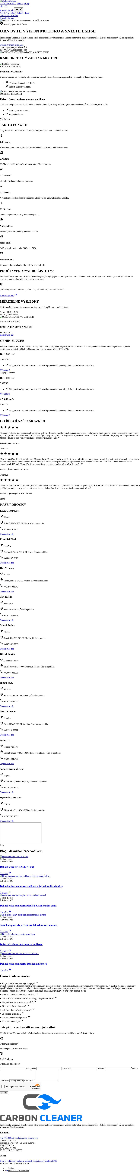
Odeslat (4, 1093)
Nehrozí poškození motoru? (16, 1005)
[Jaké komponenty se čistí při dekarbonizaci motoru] (23, 915)
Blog (27, 3)
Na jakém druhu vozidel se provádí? (19, 1001)
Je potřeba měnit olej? (13, 1013)
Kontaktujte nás (7, 10)
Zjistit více (19, 45)
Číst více (5, 873)
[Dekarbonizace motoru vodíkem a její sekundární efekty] (25, 876)
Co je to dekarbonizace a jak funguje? (20, 983)
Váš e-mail (67, 1068)
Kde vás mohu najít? (13, 1021)
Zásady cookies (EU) (47, 1161)
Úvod (7, 1161)
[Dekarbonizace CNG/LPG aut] (14, 856)
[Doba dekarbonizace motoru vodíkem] (17, 934)
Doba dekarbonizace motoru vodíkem (21, 944)
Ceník (3, 3)
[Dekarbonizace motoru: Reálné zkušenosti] (19, 953)
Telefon (101, 1068)
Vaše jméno (31, 1068)
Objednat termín (7, 45)
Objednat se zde (7, 534)
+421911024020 (7, 1138)
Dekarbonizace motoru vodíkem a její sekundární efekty (31, 886)
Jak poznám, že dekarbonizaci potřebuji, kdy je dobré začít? (30, 998)
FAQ (14, 3)
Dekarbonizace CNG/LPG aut (17, 866)
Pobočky (21, 3)
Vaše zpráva (29, 1080)
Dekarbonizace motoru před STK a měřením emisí (28, 905)
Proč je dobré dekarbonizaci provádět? (20, 994)
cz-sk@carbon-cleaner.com (26, 1138)
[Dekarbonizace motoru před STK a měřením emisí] (23, 895)
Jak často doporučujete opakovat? (18, 1009)
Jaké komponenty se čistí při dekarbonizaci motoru (28, 925)
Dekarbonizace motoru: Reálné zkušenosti (23, 963)
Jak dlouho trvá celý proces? (16, 1017)
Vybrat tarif (5, 370)
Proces (9, 3)
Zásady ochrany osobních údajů (24, 1161)
